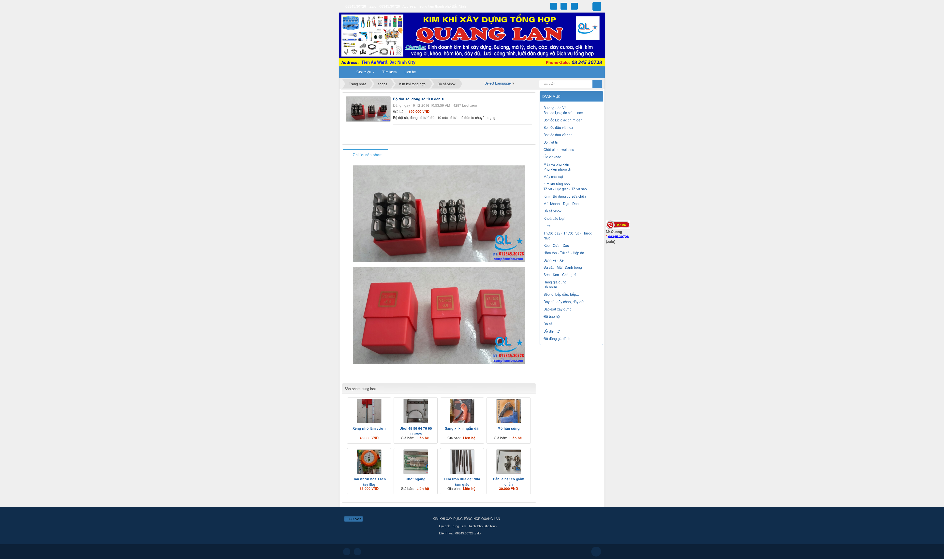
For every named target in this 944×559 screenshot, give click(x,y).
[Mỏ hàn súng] (508, 411)
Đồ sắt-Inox (552, 210)
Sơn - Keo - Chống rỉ (560, 274)
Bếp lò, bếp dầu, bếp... (561, 294)
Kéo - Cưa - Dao (556, 245)
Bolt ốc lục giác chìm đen (563, 120)
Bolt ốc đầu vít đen (558, 134)
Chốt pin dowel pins (559, 149)
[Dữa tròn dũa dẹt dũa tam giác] (462, 461)
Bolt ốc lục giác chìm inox (563, 112)
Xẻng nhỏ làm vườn (369, 428)
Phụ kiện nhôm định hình (563, 169)
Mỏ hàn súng (509, 428)
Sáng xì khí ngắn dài (462, 428)
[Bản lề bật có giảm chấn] (508, 461)
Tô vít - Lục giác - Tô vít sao (565, 188)
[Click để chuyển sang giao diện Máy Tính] (357, 551)
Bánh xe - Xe (554, 260)
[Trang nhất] (346, 72)
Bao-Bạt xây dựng (558, 309)
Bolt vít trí (551, 142)
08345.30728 (355, 6)
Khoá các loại (554, 218)
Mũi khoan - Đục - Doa (561, 203)
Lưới (547, 225)
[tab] (365, 154)
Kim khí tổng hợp (557, 183)
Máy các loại (553, 176)
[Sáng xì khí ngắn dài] (462, 411)
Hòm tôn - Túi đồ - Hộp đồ (564, 252)
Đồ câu (549, 323)
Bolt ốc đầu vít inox (558, 127)
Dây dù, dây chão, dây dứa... (566, 301)
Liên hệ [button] (410, 71)
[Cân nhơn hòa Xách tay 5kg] (369, 461)
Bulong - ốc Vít (555, 107)
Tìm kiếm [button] (389, 71)
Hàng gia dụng (555, 282)
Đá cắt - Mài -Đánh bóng (563, 267)
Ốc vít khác (552, 156)
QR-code (355, 519)
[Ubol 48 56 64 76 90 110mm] (415, 411)
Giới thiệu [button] (364, 71)
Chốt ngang (416, 478)
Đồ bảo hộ (552, 316)
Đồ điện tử (552, 331)
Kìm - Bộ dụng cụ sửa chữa (565, 196)
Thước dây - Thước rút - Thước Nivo (568, 235)
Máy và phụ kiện (556, 164)
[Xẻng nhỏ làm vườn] (369, 411)
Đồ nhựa (550, 286)
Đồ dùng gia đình (557, 338)
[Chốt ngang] (415, 461)
